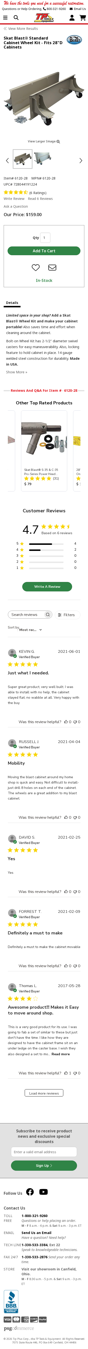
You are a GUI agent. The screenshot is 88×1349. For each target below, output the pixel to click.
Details (12, 302)
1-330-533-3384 (34, 1245)
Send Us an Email (36, 1232)
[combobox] (25, 629)
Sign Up (43, 1165)
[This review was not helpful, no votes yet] (75, 722)
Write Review (14, 198)
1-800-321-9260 (34, 1215)
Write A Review (47, 586)
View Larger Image (42, 141)
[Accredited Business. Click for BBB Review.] (11, 1301)
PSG (19, 1328)
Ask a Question (16, 206)
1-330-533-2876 (34, 1257)
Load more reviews (44, 1093)
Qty (36, 237)
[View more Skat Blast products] (74, 40)
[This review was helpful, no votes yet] (66, 722)
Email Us (79, 9)
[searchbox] (25, 615)
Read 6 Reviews (40, 198)
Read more (61, 1054)
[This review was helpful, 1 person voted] (66, 1073)
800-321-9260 (56, 9)
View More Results (23, 28)
